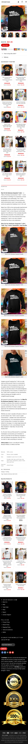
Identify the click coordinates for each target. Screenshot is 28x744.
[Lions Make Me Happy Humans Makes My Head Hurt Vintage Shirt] (20, 117)
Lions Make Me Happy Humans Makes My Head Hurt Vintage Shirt (21, 126)
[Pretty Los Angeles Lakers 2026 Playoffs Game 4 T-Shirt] (7, 487)
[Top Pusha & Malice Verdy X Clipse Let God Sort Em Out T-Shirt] (7, 141)
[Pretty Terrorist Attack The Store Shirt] (20, 577)
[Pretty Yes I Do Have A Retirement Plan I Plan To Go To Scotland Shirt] (7, 94)
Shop (4, 604)
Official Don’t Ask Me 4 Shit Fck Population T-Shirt (21, 175)
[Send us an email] (7, 652)
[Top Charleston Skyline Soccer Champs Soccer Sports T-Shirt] (20, 141)
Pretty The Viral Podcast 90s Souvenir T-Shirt (21, 562)
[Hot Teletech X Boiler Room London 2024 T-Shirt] (7, 166)
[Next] (24, 18)
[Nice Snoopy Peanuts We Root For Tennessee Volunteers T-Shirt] (7, 70)
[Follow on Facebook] (2, 652)
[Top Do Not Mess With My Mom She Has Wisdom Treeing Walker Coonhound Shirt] (7, 553)
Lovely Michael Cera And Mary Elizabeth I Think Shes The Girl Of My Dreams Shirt (13, 426)
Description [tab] (4, 186)
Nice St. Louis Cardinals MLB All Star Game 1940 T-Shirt (7, 125)
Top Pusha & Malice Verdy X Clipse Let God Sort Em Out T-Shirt (7, 150)
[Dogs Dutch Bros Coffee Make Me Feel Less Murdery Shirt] (7, 530)
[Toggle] (2, 53)
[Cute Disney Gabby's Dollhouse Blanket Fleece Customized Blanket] (20, 508)
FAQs (4, 609)
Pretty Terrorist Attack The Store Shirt (21, 585)
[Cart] (22, 1)
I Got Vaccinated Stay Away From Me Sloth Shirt (20, 495)
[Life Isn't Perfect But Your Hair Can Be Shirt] (20, 94)
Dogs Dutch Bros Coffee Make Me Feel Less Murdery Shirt (7, 539)
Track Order (5, 607)
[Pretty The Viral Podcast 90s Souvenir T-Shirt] (20, 553)
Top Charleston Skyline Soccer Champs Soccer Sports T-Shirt (21, 150)
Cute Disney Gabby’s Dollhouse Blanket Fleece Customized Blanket (20, 517)
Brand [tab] (2, 189)
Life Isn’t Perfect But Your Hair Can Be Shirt (20, 102)
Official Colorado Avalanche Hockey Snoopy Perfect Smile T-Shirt (7, 517)
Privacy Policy (6, 622)
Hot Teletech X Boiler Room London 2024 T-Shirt (7, 175)
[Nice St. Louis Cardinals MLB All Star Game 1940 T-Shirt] (7, 117)
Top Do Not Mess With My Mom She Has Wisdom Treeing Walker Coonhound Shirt (7, 563)
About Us (5, 602)
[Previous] (3, 18)
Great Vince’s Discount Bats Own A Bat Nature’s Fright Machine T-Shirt (21, 79)
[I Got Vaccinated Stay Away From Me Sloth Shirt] (20, 487)
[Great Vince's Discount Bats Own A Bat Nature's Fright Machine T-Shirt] (20, 70)
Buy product (5, 45)
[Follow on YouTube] (13, 652)
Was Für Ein (15, 474)
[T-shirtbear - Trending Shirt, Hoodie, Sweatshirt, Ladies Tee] (5, 2)
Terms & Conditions (8, 629)
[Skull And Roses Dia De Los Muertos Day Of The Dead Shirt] (20, 530)
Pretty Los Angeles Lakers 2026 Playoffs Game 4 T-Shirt (7, 495)
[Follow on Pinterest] (10, 652)
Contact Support (7, 614)
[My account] (18, 1)
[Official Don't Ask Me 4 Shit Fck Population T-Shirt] (20, 166)
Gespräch (6, 474)
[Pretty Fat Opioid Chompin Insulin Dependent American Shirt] (7, 577)
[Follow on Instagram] (5, 652)
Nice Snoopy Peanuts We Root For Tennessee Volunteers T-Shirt (7, 79)
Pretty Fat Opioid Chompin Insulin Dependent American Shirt (7, 586)
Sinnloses (10, 474)
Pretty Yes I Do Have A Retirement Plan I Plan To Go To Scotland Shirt (7, 103)
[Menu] (26, 2)
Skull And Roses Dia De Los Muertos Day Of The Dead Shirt (21, 539)
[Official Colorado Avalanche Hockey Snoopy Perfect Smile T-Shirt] (7, 508)
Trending (7, 471)
